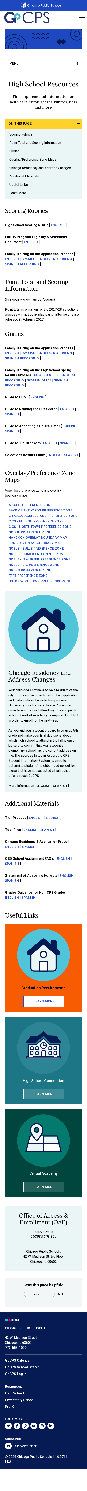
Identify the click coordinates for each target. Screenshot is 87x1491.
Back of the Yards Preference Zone (40, 510)
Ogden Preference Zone (30, 570)
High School (14, 1393)
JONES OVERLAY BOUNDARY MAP (35, 543)
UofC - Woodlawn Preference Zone (40, 581)
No (60, 1294)
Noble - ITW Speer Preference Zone (39, 559)
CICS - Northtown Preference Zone (40, 527)
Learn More (17, 193)
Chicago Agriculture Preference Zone (43, 516)
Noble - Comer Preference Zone (37, 554)
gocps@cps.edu (43, 1236)
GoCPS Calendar (18, 1360)
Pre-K (9, 1407)
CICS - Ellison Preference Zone (36, 521)
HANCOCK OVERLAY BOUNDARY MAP (38, 538)
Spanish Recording (22, 264)
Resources (13, 1387)
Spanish (29, 259)
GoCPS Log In (16, 1374)
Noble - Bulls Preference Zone (36, 548)
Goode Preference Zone (30, 532)
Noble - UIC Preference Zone (34, 565)
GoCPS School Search (22, 1367)
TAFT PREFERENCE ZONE (28, 576)
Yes (36, 1294)
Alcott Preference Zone (30, 505)
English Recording (55, 259)
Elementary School (19, 1400)
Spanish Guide (39, 380)
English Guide (46, 375)
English (58, 225)
